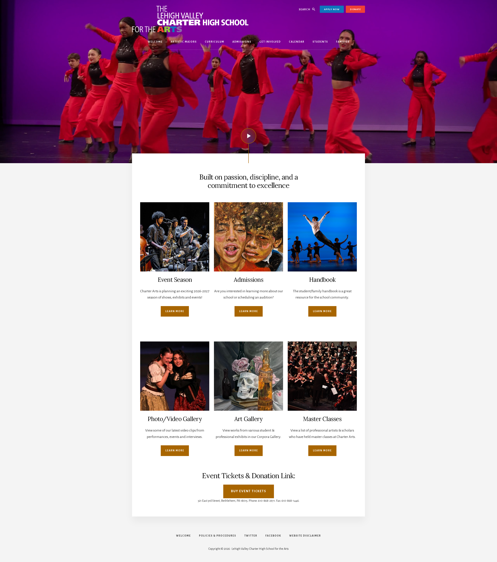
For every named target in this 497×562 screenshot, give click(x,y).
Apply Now (332, 9)
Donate (355, 9)
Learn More (174, 311)
